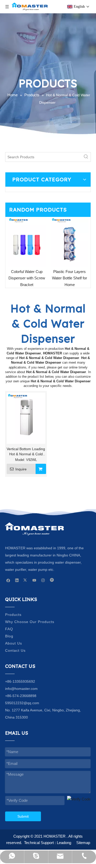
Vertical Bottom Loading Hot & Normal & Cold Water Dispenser (26, 452)
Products (13, 615)
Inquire (21, 469)
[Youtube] (34, 579)
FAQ (9, 629)
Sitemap (83, 842)
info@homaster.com (21, 689)
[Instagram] (43, 579)
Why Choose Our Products (29, 622)
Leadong (64, 842)
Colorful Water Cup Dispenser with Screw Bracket (26, 278)
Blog (9, 636)
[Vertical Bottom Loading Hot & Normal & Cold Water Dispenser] (26, 418)
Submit (23, 816)
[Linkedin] (17, 579)
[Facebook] (8, 579)
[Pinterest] (52, 579)
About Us (13, 643)
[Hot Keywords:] (86, 157)
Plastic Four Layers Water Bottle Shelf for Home (69, 278)
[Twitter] (26, 579)
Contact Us (15, 650)
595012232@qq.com (22, 703)
